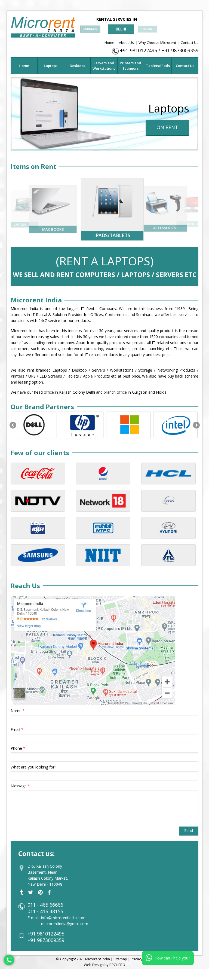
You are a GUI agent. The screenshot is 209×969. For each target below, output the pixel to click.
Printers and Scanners (130, 65)
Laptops (50, 65)
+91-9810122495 (138, 50)
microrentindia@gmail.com (64, 923)
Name (18, 710)
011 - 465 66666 (45, 904)
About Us (126, 42)
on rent (167, 127)
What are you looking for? (33, 767)
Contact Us (189, 42)
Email (17, 729)
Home (109, 42)
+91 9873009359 (180, 50)
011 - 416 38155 (45, 911)
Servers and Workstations (104, 65)
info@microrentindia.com (63, 917)
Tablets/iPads (158, 65)
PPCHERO (117, 964)
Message (20, 785)
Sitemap (120, 958)
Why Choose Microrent (157, 42)
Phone (18, 748)
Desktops (77, 65)
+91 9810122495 (45, 933)
